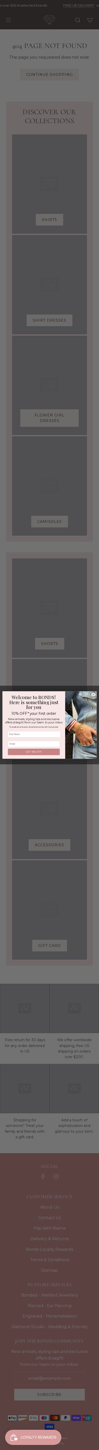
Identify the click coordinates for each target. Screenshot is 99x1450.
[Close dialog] (93, 695)
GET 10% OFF (34, 751)
